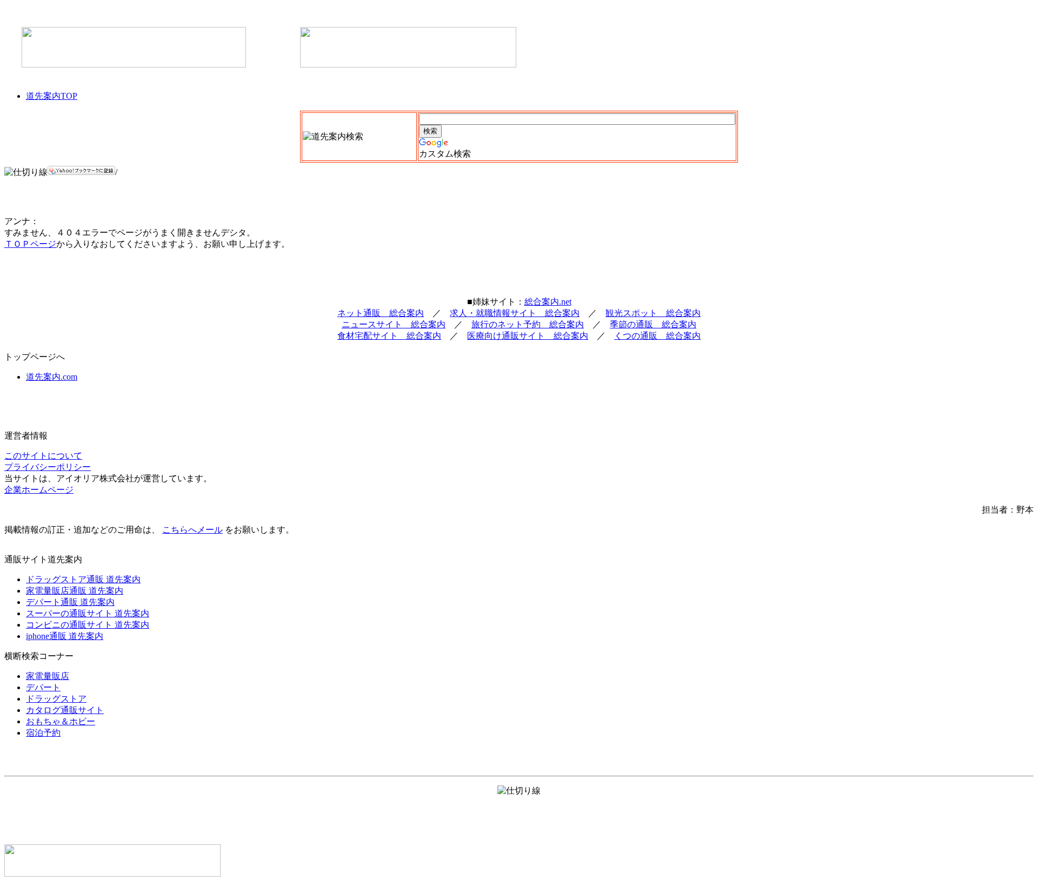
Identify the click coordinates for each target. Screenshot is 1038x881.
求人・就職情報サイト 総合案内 (515, 313)
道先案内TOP (51, 95)
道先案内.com (51, 376)
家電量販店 (47, 676)
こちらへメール (192, 529)
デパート (43, 687)
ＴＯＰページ (30, 243)
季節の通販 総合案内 (653, 324)
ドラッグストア (56, 698)
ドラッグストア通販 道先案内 (83, 579)
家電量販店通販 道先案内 (74, 590)
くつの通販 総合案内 (657, 335)
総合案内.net (547, 301)
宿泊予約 (43, 732)
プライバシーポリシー (47, 467)
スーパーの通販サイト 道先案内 (87, 613)
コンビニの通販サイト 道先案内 (87, 624)
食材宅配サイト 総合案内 (389, 335)
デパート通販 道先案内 (70, 602)
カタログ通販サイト (65, 710)
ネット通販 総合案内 (380, 313)
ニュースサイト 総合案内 (393, 324)
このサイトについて (43, 455)
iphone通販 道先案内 (64, 636)
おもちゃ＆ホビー (60, 721)
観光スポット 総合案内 (653, 313)
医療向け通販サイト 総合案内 (527, 335)
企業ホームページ (39, 489)
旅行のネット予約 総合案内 (527, 324)
